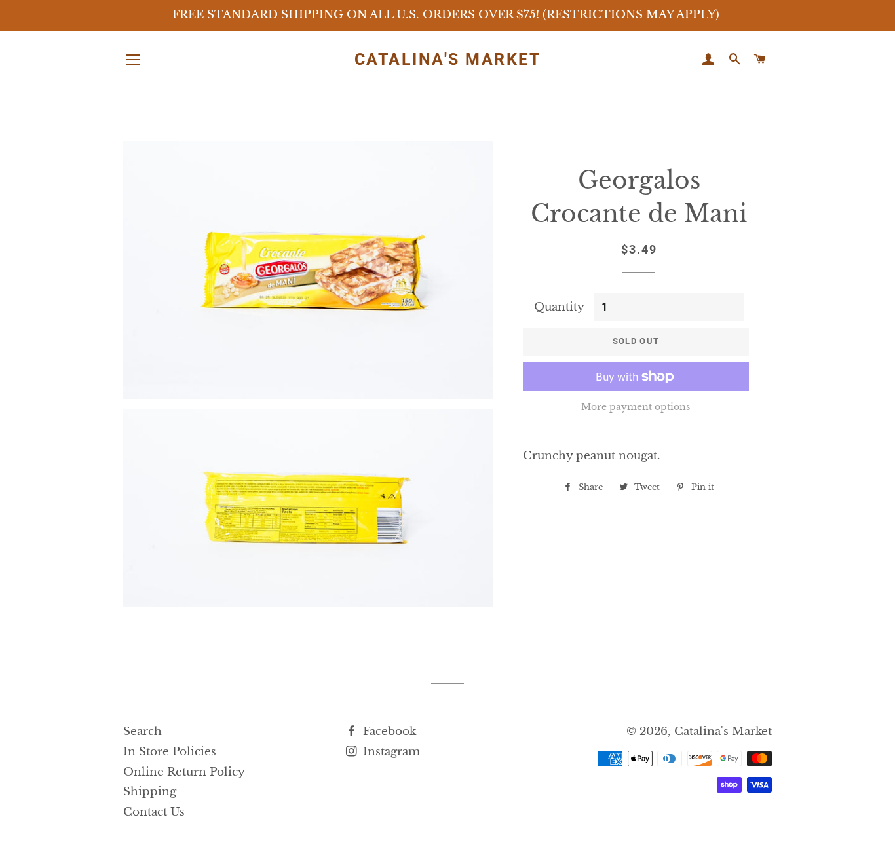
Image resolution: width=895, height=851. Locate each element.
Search (142, 731)
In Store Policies (169, 752)
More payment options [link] (635, 407)
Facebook (388, 731)
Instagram (390, 752)
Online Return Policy (184, 772)
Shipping (149, 792)
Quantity (559, 307)
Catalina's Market (447, 59)
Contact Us (154, 812)
